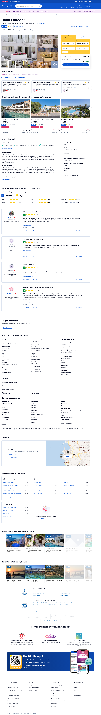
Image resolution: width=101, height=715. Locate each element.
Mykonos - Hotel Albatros (66, 605)
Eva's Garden (67, 488)
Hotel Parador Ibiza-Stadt (66, 609)
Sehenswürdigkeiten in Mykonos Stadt (13, 497)
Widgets (31, 685)
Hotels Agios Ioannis (65, 593)
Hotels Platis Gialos (64, 595)
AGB (52, 695)
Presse (75, 687)
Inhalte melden (11, 706)
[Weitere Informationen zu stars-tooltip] (26, 20)
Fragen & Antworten (12, 687)
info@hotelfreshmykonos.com (17, 455)
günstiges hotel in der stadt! (40, 611)
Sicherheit (54, 703)
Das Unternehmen (78, 682)
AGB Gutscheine (55, 698)
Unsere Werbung (77, 685)
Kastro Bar (6, 513)
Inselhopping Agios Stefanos (40, 488)
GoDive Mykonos (37, 493)
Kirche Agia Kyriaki (8, 488)
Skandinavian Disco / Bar (9, 507)
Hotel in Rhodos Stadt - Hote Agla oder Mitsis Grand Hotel (46, 602)
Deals (4, 1)
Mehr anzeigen (5, 179)
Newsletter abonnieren (13, 693)
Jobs (74, 690)
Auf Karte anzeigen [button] (40, 23)
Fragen (32, 30)
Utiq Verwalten (55, 693)
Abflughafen (65, 40)
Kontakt (77, 1)
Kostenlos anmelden (88, 11)
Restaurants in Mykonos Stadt (71, 497)
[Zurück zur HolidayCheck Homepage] (7, 6)
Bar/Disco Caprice (8, 510)
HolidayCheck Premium (13, 698)
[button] (19, 48)
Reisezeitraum (79, 40)
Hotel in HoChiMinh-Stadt (39, 609)
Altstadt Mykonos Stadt (9, 491)
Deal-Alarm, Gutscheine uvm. (14, 690)
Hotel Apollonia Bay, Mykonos (67, 611)
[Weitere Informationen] (83, 61)
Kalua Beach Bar (7, 516)
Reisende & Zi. (79, 46)
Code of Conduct (33, 690)
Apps (8, 701)
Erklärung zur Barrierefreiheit (59, 701)
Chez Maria (66, 482)
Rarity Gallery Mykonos (9, 482)
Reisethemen (76, 693)
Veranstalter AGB (55, 682)
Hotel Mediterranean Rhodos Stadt (68, 607)
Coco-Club (6, 519)
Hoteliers (31, 682)
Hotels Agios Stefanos (38, 593)
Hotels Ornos (63, 591)
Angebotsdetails (11, 429)
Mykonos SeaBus (37, 482)
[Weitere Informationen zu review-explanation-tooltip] (22, 26)
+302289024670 (14, 457)
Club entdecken (77, 11)
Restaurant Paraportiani (70, 485)
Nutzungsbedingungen (57, 685)
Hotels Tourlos (36, 591)
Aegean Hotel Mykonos (39, 607)
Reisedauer (65, 46)
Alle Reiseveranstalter (12, 703)
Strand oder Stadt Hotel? (66, 602)
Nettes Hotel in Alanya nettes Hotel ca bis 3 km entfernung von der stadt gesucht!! (46, 605)
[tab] (68, 37)
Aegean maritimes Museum (10, 485)
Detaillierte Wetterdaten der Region (50, 620)
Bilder (26, 30)
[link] (64, 6)
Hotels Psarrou (37, 595)
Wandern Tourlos (37, 485)
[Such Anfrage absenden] (40, 6)
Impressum (54, 706)
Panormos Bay (37, 491)
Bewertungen (17, 30)
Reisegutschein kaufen (13, 695)
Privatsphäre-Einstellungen (58, 690)
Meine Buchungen (12, 682)
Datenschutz (54, 687)
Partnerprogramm (34, 687)
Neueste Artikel (77, 695)
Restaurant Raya (68, 491)
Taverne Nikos (67, 493)
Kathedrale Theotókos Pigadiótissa (12, 493)
